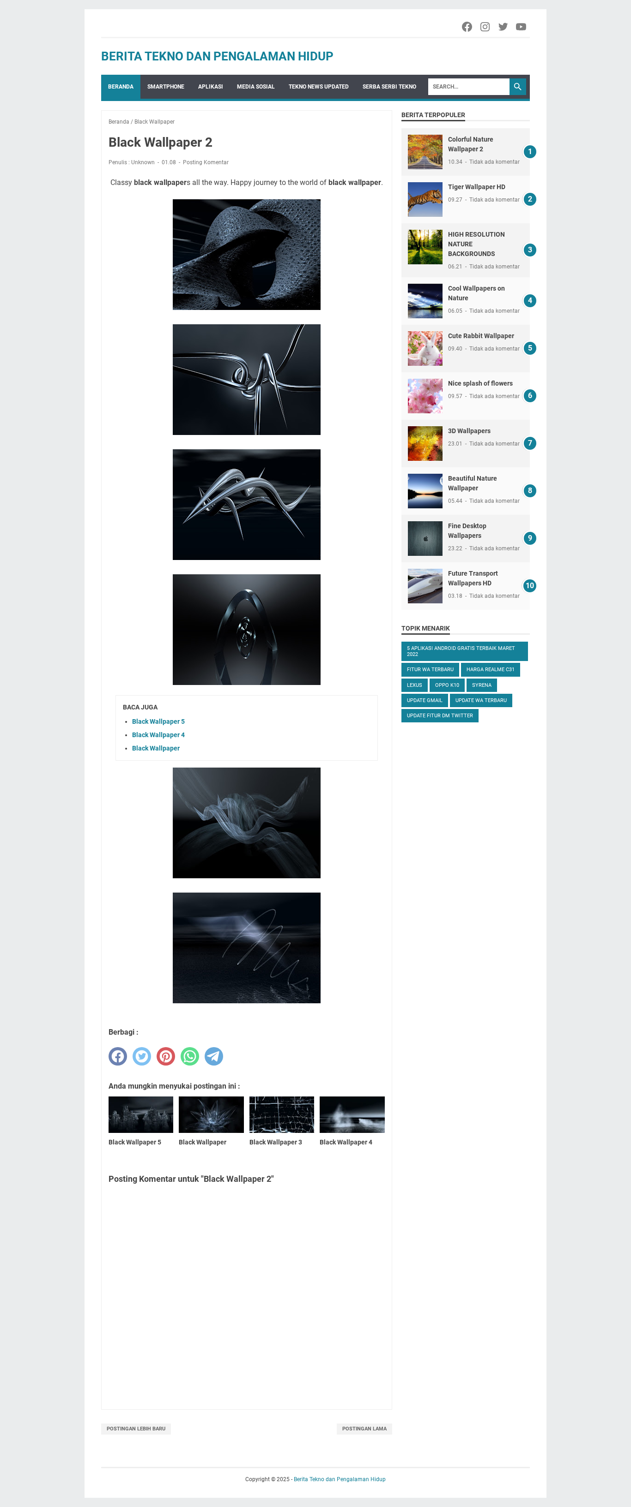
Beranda (120, 86)
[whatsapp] (190, 1056)
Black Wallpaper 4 (158, 735)
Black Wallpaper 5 (158, 721)
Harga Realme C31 (491, 670)
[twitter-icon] (504, 26)
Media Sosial (256, 86)
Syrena (481, 685)
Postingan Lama (364, 1429)
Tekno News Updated (319, 86)
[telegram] (214, 1056)
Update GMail (425, 700)
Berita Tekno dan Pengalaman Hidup (217, 56)
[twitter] (142, 1056)
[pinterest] (166, 1056)
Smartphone (165, 86)
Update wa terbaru (481, 700)
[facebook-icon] (468, 26)
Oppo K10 (447, 685)
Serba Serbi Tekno (389, 86)
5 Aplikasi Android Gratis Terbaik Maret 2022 (461, 651)
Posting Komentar (206, 162)
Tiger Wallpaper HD (476, 187)
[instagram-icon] (486, 26)
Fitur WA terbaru (430, 670)
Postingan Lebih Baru (136, 1429)
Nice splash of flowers (480, 383)
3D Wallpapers (469, 431)
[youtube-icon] (522, 26)
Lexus (414, 685)
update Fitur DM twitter (440, 716)
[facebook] (118, 1056)
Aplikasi (210, 86)
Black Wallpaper (156, 748)
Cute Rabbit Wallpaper (481, 336)
